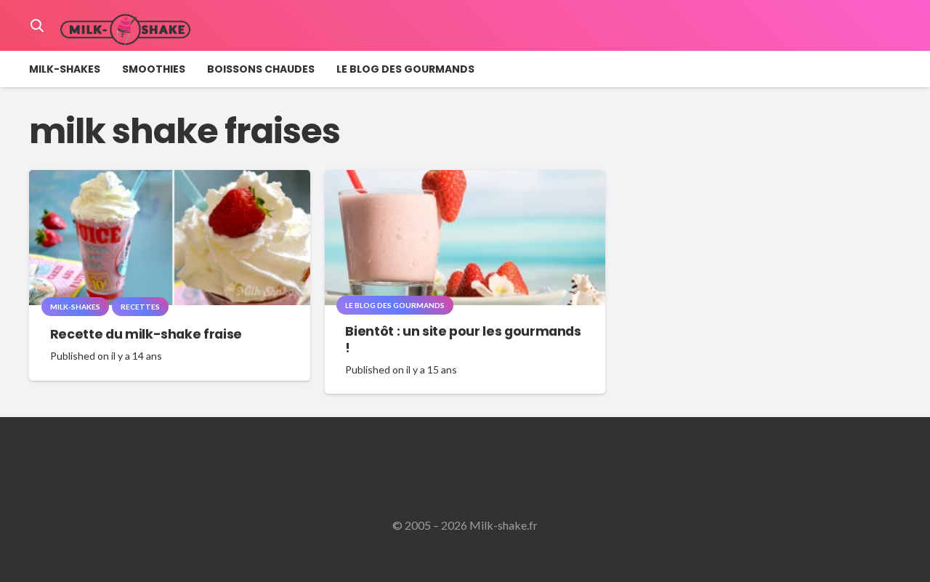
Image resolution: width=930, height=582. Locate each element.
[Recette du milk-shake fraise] (169, 180)
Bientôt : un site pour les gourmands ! (463, 340)
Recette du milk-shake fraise (146, 334)
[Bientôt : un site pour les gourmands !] (465, 180)
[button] (37, 25)
